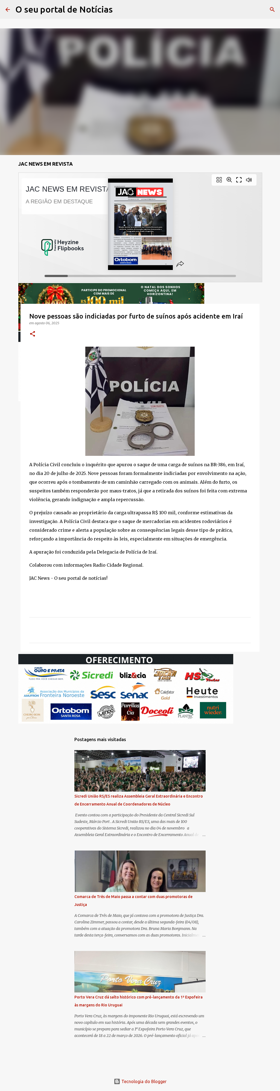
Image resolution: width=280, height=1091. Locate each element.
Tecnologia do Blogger (143, 1081)
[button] (32, 334)
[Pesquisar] (120, 9)
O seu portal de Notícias (64, 9)
